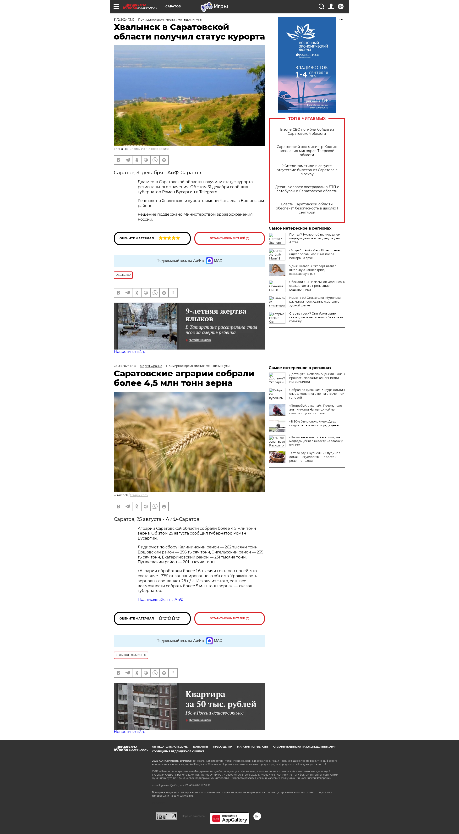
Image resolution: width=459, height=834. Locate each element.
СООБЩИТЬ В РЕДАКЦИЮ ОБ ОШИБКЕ (178, 751)
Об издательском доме (170, 746)
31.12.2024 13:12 (124, 19)
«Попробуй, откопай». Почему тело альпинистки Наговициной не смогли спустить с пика (315, 409)
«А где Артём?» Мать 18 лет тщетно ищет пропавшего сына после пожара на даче (315, 254)
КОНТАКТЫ (200, 746)
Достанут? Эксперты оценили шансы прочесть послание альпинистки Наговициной (317, 377)
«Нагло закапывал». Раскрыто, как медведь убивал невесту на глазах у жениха (316, 441)
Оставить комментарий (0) (229, 238)
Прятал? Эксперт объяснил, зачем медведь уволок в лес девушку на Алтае (314, 238)
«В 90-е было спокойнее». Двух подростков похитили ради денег (314, 423)
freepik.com (139, 495)
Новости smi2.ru (130, 351)
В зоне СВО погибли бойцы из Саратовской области (307, 132)
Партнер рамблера (193, 816)
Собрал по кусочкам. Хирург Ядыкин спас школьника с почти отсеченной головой (317, 393)
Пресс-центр (222, 746)
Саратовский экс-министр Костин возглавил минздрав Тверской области (307, 151)
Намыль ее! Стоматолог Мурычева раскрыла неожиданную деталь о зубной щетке (315, 301)
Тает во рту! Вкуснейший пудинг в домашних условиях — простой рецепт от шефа (314, 456)
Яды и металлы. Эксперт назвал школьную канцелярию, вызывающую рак (312, 270)
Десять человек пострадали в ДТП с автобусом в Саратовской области (307, 189)
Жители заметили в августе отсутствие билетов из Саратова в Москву (307, 170)
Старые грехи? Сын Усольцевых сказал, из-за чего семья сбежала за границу (316, 317)
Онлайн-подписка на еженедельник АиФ (304, 746)
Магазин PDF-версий (252, 746)
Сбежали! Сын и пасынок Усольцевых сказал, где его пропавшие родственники (317, 285)
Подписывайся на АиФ (161, 599)
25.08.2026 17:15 (125, 366)
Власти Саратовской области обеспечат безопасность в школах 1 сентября (307, 208)
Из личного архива (155, 149)
